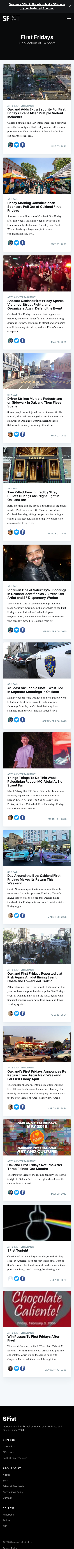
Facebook (8, 1514)
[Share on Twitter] (16, 145)
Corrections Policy (13, 1492)
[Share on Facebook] (23, 145)
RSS (5, 1526)
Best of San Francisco (15, 1458)
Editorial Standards (13, 1486)
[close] (70, 6)
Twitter (7, 1520)
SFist (9, 1418)
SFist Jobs (9, 1452)
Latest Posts (10, 1446)
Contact (7, 1497)
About (6, 1474)
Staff (5, 1480)
